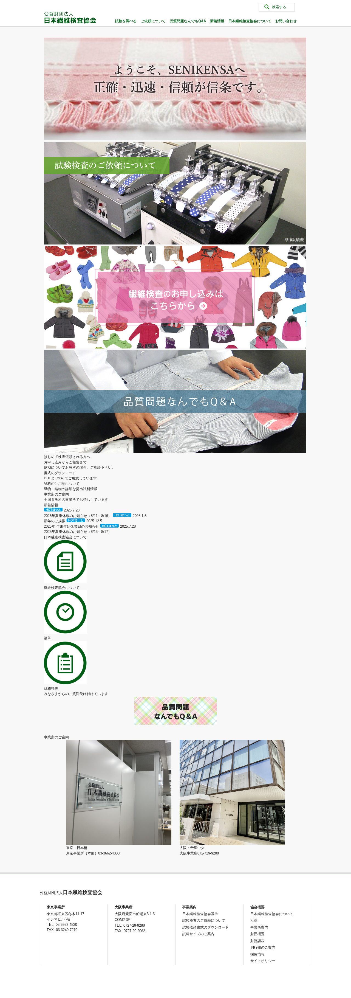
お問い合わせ (286, 21)
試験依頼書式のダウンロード (205, 927)
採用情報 (257, 954)
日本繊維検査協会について (249, 21)
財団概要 (257, 934)
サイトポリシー (262, 961)
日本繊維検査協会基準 (200, 914)
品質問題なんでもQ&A (188, 21)
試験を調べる (126, 21)
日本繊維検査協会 (71, 892)
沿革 (253, 920)
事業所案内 (259, 927)
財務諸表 (257, 941)
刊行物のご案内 (262, 947)
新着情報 (217, 21)
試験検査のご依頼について (203, 920)
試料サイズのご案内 (198, 934)
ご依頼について (153, 21)
